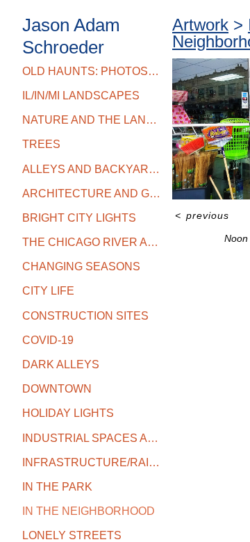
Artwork (200, 24)
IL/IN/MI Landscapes (81, 95)
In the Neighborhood (88, 511)
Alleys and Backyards (91, 169)
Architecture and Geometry (91, 193)
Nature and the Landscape (91, 120)
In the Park (57, 487)
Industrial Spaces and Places (91, 438)
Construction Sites (85, 316)
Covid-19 (48, 340)
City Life (48, 291)
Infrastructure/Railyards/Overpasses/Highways (91, 462)
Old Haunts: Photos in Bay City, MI (91, 71)
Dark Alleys (60, 364)
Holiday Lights (68, 413)
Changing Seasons (81, 266)
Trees (41, 144)
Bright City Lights (79, 218)
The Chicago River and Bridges (91, 242)
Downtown (57, 389)
